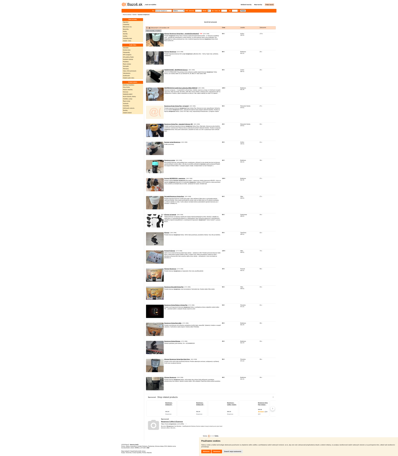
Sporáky (125, 34)
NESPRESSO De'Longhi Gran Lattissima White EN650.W (180, 88)
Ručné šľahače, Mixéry (129, 96)
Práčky (125, 31)
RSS (165, 446)
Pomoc (123, 446)
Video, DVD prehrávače (129, 71)
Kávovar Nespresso (170, 51)
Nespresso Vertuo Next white (172, 323)
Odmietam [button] (216, 451)
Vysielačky (126, 106)
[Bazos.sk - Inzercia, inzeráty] (132, 6)
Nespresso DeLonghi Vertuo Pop (173, 287)
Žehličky (125, 110)
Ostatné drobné (127, 112)
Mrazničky (126, 29)
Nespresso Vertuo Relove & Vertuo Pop (175, 305)
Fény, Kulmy (126, 87)
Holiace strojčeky (128, 89)
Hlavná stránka (127, 14)
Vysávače (125, 103)
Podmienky (151, 446)
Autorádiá (125, 48)
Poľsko (144, 452)
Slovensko (129, 452)
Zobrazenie (263, 27)
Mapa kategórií (125, 451)
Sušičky (125, 36)
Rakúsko (149, 452)
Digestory (125, 22)
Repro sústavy (127, 64)
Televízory (126, 68)
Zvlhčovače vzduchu (128, 108)
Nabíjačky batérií (127, 94)
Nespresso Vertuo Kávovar (172, 341)
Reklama (144, 446)
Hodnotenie (133, 446)
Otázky (128, 446)
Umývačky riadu (127, 38)
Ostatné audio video (128, 78)
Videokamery (126, 73)
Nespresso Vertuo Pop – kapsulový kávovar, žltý (178, 124)
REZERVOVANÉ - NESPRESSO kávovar (176, 70)
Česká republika (137, 452)
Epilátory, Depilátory (128, 85)
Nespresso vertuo (169, 160)
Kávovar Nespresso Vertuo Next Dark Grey (177, 359)
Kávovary (125, 92)
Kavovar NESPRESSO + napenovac (174, 178)
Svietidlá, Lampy (127, 99)
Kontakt (139, 446)
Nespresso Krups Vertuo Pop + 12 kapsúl (176, 106)
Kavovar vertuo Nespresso (172, 142)
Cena (223, 27)
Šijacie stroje (126, 101)
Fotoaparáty (126, 52)
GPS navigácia (127, 54)
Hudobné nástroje (128, 59)
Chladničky (126, 24)
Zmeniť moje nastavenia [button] (232, 451)
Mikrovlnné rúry (127, 27)
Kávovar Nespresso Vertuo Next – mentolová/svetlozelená (181, 33)
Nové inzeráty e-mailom (153, 31)
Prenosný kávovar (169, 251)
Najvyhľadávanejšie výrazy (138, 451)
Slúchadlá (126, 66)
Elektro (135, 14)
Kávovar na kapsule (170, 214)
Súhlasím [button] (206, 451)
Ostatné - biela (127, 41)
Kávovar (166, 232)
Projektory (126, 61)
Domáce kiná (126, 50)
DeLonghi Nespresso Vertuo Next (174, 196)
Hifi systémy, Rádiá (128, 57)
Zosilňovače (126, 75)
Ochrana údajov (159, 446)
